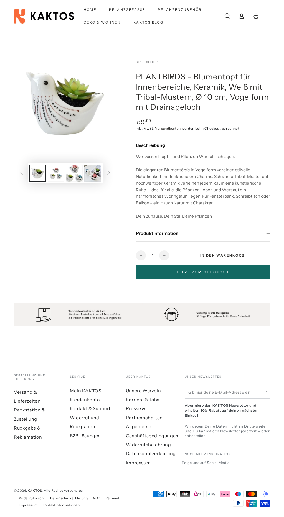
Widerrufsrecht (32, 498)
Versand (112, 498)
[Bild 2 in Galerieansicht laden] (56, 173)
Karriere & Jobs (142, 399)
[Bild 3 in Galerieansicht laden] (74, 173)
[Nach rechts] (109, 173)
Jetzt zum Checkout (202, 272)
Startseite (146, 62)
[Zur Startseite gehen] (44, 16)
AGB (96, 498)
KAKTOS (35, 490)
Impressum (138, 462)
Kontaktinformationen (61, 505)
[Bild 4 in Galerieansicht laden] (92, 173)
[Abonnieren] (267, 392)
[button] (227, 16)
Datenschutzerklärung (151, 453)
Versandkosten (168, 128)
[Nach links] (22, 173)
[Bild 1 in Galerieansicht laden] (37, 173)
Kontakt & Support (90, 408)
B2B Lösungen (85, 435)
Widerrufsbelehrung (148, 444)
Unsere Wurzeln (143, 390)
